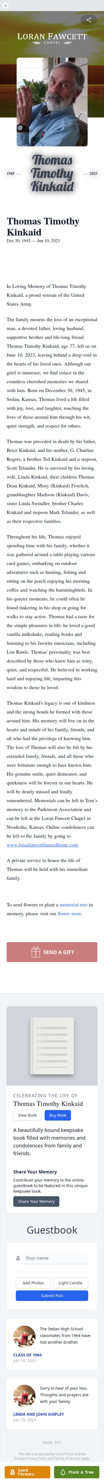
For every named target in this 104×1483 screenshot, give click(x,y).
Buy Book (57, 1115)
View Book (27, 1115)
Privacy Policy (36, 1458)
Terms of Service (67, 1458)
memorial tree (74, 904)
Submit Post (52, 1295)
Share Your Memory (36, 1201)
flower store (69, 913)
